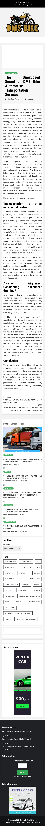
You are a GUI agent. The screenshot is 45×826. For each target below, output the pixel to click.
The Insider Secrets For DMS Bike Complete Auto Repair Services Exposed (22, 510)
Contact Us (12, 820)
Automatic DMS (10, 567)
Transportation (11, 73)
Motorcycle (8, 488)
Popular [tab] (6, 423)
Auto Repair (8, 505)
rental (7, 602)
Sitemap (34, 820)
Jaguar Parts (22, 590)
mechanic (37, 590)
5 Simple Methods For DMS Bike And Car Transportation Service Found (22, 477)
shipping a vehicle (34, 602)
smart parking (10, 608)
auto (38, 561)
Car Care (37, 573)
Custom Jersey (34, 579)
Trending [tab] (22, 423)
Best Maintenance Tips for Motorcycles (17, 731)
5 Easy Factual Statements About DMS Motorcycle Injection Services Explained (22, 494)
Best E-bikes (26, 567)
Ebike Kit (37, 584)
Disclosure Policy (23, 820)
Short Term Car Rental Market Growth (16, 739)
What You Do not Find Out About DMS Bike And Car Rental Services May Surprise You (22, 407)
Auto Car (7, 471)
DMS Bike (26, 584)
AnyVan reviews (10, 561)
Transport (9, 619)
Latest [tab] (14, 423)
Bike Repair (22, 573)
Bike (38, 567)
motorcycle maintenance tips (29, 596)
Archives (6, 544)
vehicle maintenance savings (26, 619)
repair (18, 602)
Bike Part (8, 573)
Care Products (10, 579)
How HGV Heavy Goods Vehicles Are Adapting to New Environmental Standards (22, 460)
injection (8, 590)
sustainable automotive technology (18, 613)
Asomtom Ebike (26, 561)
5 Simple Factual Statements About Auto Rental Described (22, 400)
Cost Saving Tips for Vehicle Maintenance (18, 746)
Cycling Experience (11, 584)
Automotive (8, 455)
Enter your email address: (22, 768)
